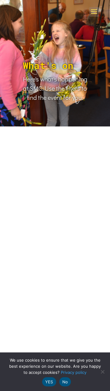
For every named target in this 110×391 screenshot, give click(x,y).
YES (49, 381)
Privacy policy (73, 372)
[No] (102, 372)
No (65, 381)
